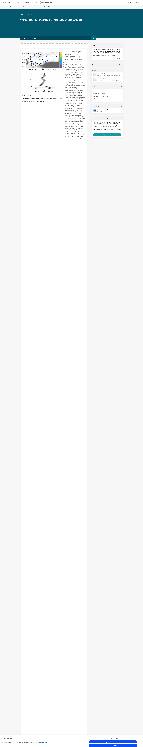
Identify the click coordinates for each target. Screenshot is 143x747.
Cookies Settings (113, 738)
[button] (35, 38)
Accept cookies (113, 745)
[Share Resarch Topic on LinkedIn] (120, 64)
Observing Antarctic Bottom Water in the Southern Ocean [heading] (42, 98)
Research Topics (53, 14)
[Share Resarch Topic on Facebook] (117, 64)
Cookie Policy (44, 742)
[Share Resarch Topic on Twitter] (115, 64)
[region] (71, 741)
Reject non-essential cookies (113, 742)
